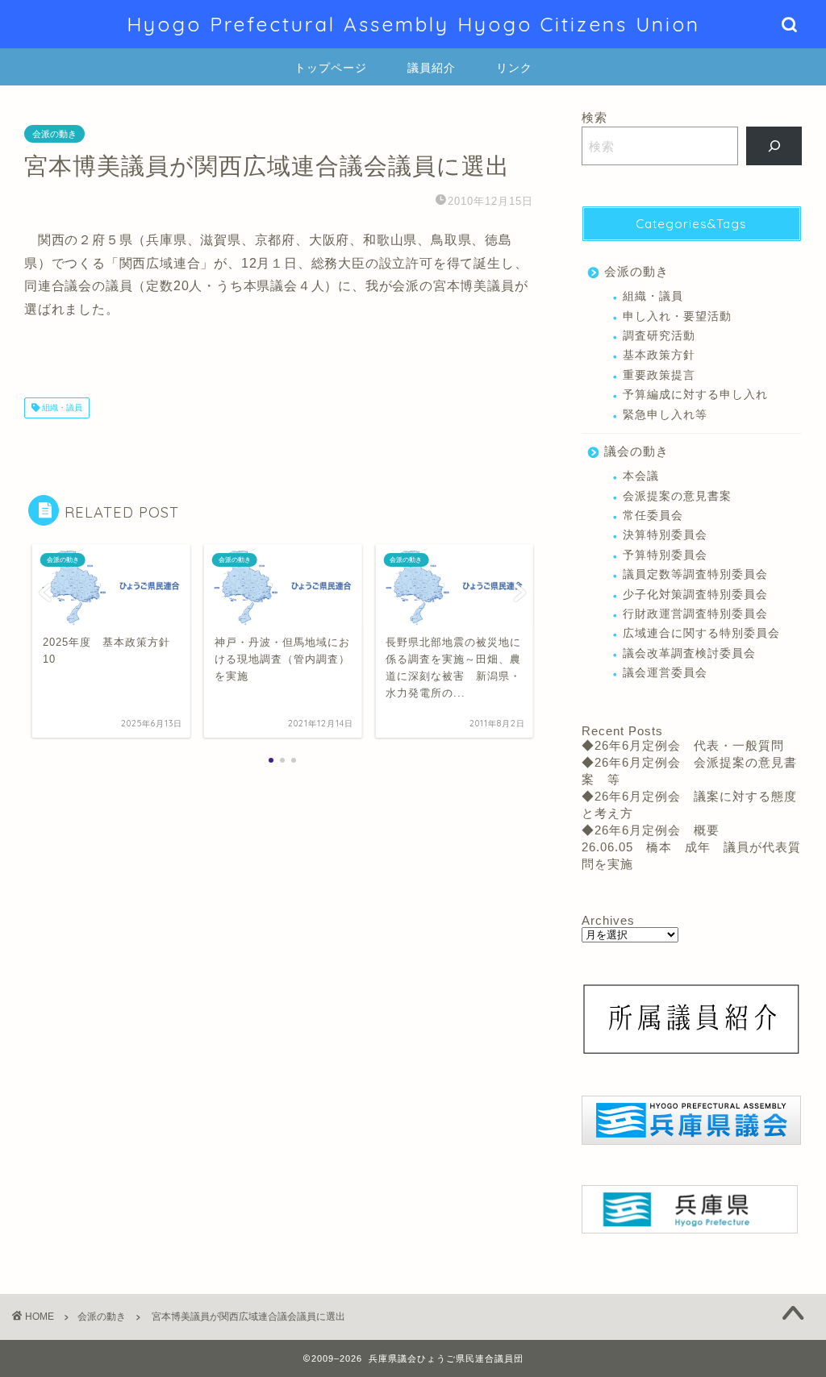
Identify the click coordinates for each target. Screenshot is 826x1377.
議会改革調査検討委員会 (689, 653)
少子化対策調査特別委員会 (695, 595)
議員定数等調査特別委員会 (695, 574)
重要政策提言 (659, 375)
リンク (514, 67)
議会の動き (636, 451)
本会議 (641, 476)
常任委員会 (653, 516)
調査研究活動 (659, 336)
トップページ (330, 67)
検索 (594, 117)
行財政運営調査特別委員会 (695, 614)
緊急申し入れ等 (665, 415)
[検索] (774, 146)
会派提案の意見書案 (677, 496)
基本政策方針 (659, 355)
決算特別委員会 (665, 535)
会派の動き (54, 134)
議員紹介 (431, 67)
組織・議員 (61, 407)
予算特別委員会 (665, 555)
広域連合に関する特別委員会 (701, 633)
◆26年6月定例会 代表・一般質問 (683, 745)
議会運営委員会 (665, 673)
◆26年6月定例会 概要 (651, 830)
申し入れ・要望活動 (677, 316)
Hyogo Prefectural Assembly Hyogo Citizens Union (413, 24)
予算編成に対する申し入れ (695, 395)
